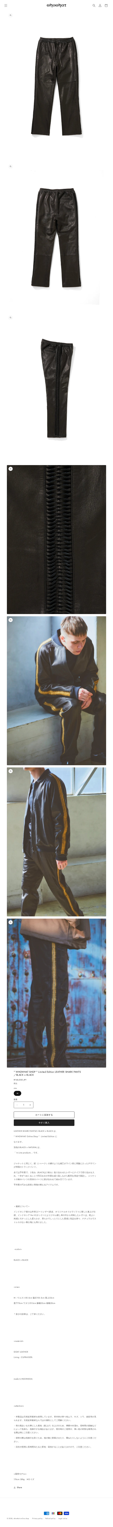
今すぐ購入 (44, 1122)
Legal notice (62, 1518)
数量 (16, 1099)
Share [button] (19, 1487)
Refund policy (50, 1518)
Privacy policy (37, 1518)
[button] (6, 5)
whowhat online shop (21, 1518)
